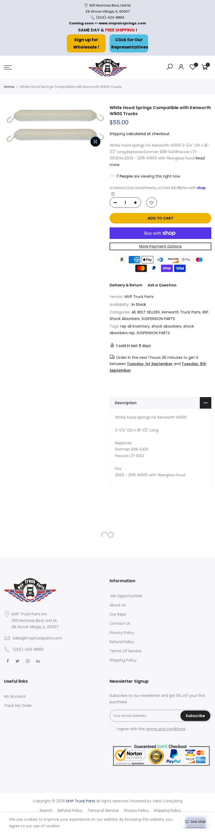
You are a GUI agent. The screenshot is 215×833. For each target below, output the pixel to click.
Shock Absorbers (125, 318)
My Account (15, 696)
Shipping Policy (123, 660)
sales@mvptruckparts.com (37, 638)
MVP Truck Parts (139, 296)
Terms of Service (103, 810)
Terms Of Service (126, 651)
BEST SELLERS (148, 312)
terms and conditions (165, 728)
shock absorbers (166, 326)
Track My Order (18, 705)
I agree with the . (151, 728)
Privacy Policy (122, 632)
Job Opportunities (126, 596)
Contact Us (120, 623)
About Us (118, 605)
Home (9, 86)
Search (46, 810)
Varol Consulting (167, 801)
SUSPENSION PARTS (158, 318)
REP (205, 312)
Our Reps (118, 614)
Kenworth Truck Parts (181, 312)
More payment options (160, 246)
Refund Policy (122, 641)
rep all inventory (135, 326)
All (134, 312)
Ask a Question (162, 285)
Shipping (117, 133)
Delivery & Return (126, 285)
